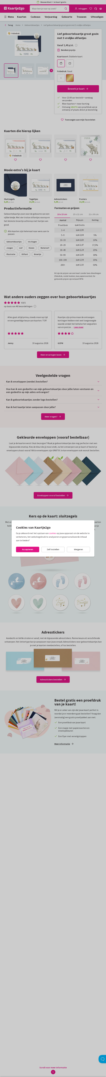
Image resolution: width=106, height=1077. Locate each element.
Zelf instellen (53, 549)
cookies (52, 533)
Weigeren (78, 549)
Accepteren (27, 549)
